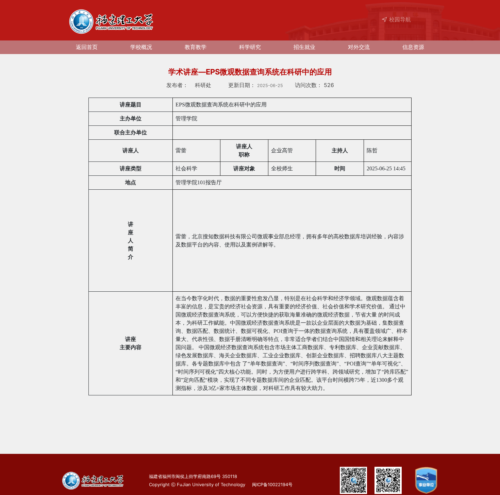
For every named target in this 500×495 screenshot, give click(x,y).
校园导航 (400, 19)
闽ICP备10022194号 (271, 484)
